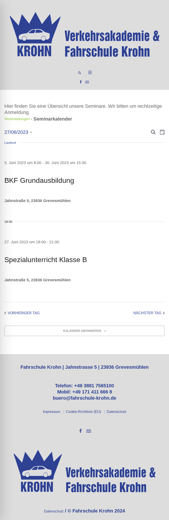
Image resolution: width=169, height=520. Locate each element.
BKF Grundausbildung (39, 180)
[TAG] (161, 132)
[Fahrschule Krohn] (84, 34)
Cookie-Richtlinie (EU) (83, 412)
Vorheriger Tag (24, 313)
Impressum (51, 412)
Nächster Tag (147, 313)
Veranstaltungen (17, 119)
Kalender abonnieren (82, 331)
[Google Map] (87, 82)
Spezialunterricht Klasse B (45, 260)
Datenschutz (116, 412)
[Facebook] (80, 82)
